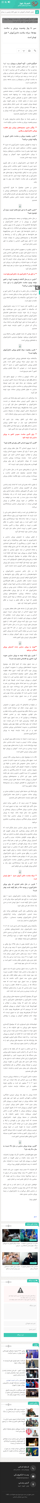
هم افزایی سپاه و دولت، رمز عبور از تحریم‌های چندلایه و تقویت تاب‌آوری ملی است (14, 1450)
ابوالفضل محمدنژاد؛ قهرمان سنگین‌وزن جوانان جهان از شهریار (14, 1384)
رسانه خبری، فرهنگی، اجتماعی (20, 1497)
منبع (35, 1216)
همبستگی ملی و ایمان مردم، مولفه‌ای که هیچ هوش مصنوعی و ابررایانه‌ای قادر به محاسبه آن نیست (14, 1441)
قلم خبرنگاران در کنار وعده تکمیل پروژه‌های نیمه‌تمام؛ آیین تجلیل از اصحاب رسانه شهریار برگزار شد (15, 1392)
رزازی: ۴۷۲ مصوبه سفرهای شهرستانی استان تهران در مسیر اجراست (14, 1352)
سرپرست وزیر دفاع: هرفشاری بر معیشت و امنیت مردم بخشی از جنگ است (14, 1411)
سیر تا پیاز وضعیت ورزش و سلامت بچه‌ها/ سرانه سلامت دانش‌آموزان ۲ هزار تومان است (20, 33)
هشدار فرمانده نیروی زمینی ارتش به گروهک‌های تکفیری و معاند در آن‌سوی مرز (13, 1421)
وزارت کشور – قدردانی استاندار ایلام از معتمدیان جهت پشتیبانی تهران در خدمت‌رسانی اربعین (13, 1372)
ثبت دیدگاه (20, 1335)
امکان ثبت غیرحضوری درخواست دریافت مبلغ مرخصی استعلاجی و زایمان (29, 1245)
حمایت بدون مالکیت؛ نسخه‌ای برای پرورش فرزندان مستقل (12, 1268)
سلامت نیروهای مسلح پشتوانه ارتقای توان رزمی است (14, 1430)
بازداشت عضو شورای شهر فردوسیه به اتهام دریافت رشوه (14, 1361)
